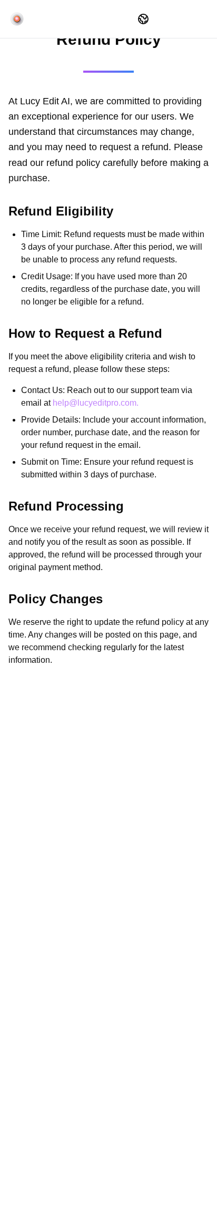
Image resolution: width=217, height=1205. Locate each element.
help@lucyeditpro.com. (96, 402)
